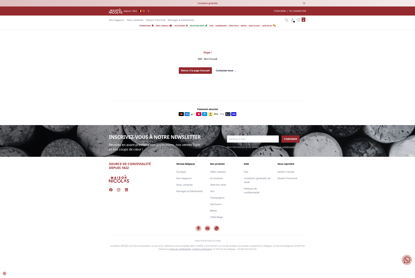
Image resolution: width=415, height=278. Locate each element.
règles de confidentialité (180, 249)
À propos (181, 171)
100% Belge (216, 217)
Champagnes (217, 197)
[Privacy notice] (4, 273)
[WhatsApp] (216, 228)
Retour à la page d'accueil (195, 70)
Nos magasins (116, 20)
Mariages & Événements (181, 20)
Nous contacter (135, 20)
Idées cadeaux (218, 171)
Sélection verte (218, 184)
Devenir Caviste (286, 171)
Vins (212, 191)
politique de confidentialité (283, 147)
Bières (213, 210)
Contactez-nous (226, 70)
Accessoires (216, 178)
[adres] (198, 228)
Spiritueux (215, 204)
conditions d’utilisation (202, 249)
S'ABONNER (290, 138)
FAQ (246, 171)
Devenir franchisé (155, 20)
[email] (207, 228)
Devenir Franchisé (287, 178)
